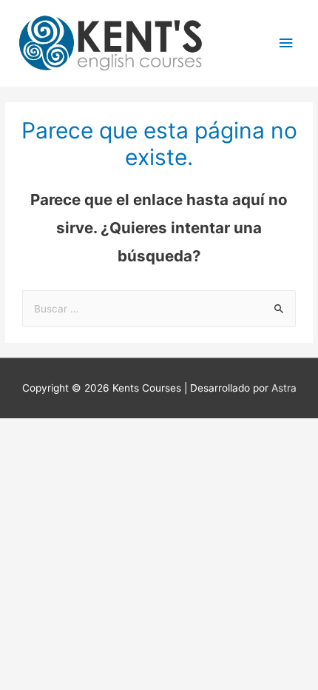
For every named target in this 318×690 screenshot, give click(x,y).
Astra (284, 388)
